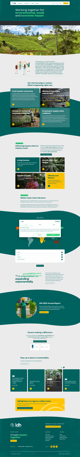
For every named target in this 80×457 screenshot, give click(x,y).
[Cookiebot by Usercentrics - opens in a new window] (56, 221)
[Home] (13, 3)
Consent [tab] (26, 224)
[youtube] (51, 447)
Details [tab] (40, 224)
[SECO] (45, 347)
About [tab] (54, 224)
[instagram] (54, 447)
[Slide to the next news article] (64, 367)
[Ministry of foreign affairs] (35, 347)
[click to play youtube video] (40, 38)
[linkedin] (57, 447)
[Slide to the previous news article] (61, 367)
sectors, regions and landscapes (50, 151)
